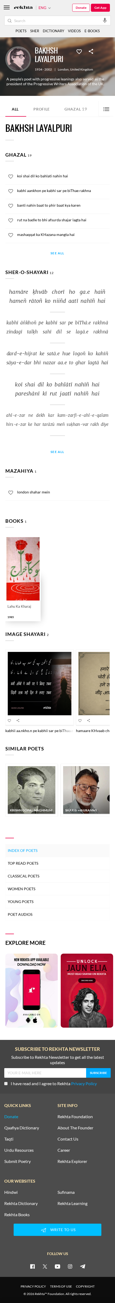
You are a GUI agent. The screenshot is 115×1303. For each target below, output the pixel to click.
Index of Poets (22, 850)
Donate (81, 8)
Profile (41, 109)
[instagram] (70, 1266)
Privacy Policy (84, 1083)
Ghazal (75, 108)
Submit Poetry (17, 1161)
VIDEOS (74, 31)
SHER (34, 31)
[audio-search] (105, 20)
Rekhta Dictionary (21, 1203)
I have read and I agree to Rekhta (54, 1083)
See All (57, 253)
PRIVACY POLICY (33, 1286)
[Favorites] (79, 51)
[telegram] (82, 1266)
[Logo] (23, 8)
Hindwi (11, 1192)
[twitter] (45, 1266)
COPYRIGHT (85, 1286)
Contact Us (67, 1139)
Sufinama (66, 1192)
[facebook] (32, 1266)
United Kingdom (81, 69)
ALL (15, 109)
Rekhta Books (17, 1214)
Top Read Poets (23, 863)
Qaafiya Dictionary (21, 1128)
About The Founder (75, 1128)
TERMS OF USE (61, 1286)
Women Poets (21, 889)
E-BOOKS (92, 31)
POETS (21, 31)
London (63, 69)
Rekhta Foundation (75, 1116)
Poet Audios (20, 914)
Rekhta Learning (72, 1203)
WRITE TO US (63, 1229)
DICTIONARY (53, 31)
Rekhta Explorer (72, 1161)
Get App (100, 8)
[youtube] (57, 1266)
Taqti (8, 1139)
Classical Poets (23, 876)
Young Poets (20, 901)
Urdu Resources (19, 1150)
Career (63, 1150)
